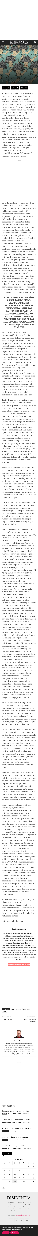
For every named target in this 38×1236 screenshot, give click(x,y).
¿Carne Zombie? (7, 1019)
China (12, 1009)
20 (19, 1178)
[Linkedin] (17, 87)
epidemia (18, 1009)
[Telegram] (26, 87)
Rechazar (14, 1233)
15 (28, 1174)
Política (4, 1113)
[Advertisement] (19, 20)
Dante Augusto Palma (16, 1131)
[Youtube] (27, 1220)
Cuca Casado (12, 1139)
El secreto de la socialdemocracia (16, 1120)
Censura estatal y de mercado (29, 1020)
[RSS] (16, 1220)
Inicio (2, 47)
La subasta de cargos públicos (14, 1146)
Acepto (6, 1233)
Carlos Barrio (19, 1041)
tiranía (4, 1011)
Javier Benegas (16, 1122)
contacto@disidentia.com (23, 1215)
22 (28, 1178)
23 (33, 1178)
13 (19, 1174)
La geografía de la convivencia (15, 1137)
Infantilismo (5, 1131)
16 (33, 1174)
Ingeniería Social (18, 47)
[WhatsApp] (13, 87)
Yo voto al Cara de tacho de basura (16, 1128)
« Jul (3, 1188)
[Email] (22, 87)
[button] (3, 42)
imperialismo (26, 1009)
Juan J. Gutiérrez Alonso (14, 1113)
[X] (8, 87)
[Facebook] (4, 87)
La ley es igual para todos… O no (15, 1111)
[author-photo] (19, 1038)
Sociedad (5, 1139)
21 (23, 1178)
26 (15, 1181)
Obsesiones (9, 47)
